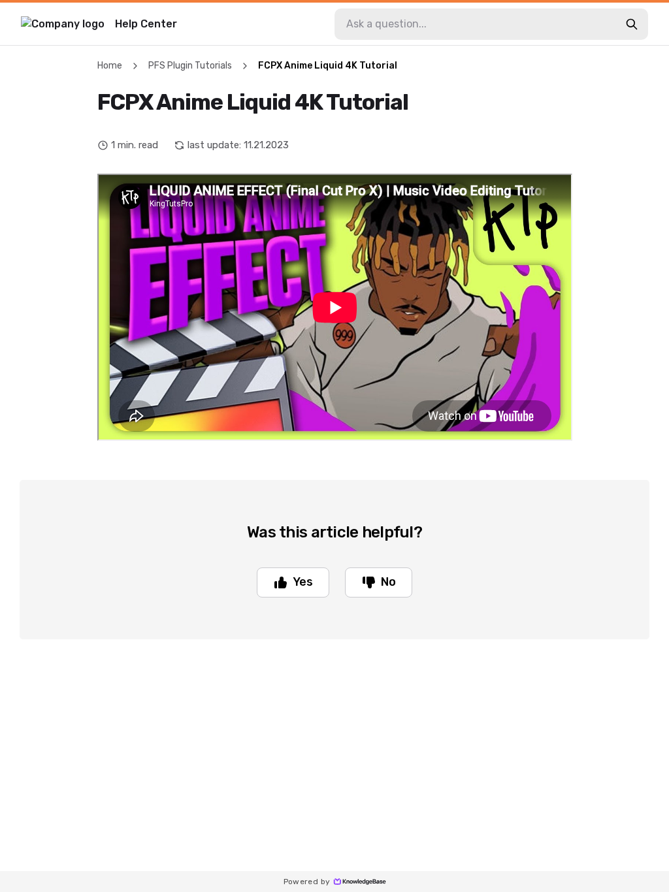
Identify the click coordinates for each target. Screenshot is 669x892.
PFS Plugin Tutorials (190, 65)
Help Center (146, 24)
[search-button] (631, 24)
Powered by (307, 881)
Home (109, 65)
